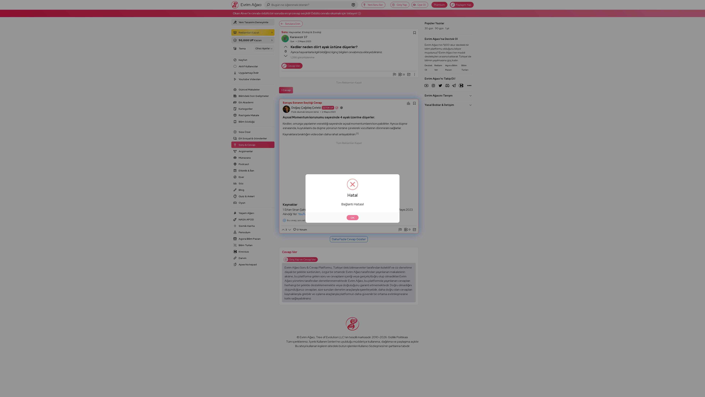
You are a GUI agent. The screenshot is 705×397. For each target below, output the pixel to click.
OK (353, 217)
